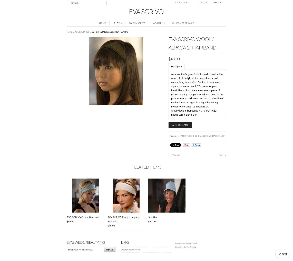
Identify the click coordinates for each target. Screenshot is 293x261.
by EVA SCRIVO (137, 23)
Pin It (186, 145)
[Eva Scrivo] (146, 11)
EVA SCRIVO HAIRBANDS (211, 136)
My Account (182, 2)
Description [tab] (176, 66)
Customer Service (183, 23)
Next (221, 154)
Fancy (196, 145)
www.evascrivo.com (131, 249)
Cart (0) (202, 2)
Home (102, 23)
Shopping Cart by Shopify (185, 247)
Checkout (218, 2)
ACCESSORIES (82, 31)
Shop (118, 23)
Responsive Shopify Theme (186, 243)
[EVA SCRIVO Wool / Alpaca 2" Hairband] (116, 104)
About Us (159, 23)
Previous (175, 154)
